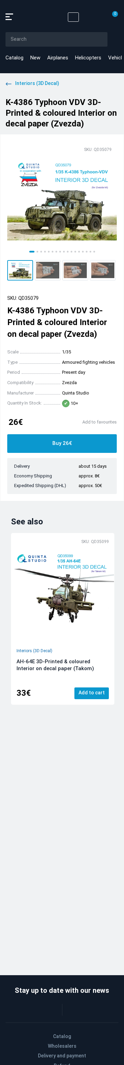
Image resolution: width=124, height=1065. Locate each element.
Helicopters (88, 58)
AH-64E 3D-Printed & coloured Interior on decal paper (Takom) (55, 665)
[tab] (31, 252)
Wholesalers (62, 1046)
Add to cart (92, 692)
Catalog (14, 58)
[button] (20, 270)
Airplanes (57, 58)
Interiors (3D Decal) (34, 650)
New (35, 58)
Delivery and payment (62, 1055)
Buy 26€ (62, 443)
